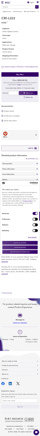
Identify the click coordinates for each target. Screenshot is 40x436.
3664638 (4, 262)
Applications (7, 11)
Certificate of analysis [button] (12, 116)
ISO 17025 (19, 429)
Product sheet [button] (9, 111)
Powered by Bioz (7, 293)
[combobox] (18, 7)
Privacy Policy (28, 201)
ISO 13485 (8, 429)
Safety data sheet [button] (10, 121)
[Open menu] (2, 2)
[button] (37, 7)
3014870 (4, 274)
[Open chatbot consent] (36, 432)
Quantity (5, 93)
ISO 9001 (30, 426)
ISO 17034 (31, 429)
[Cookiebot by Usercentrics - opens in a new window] (30, 183)
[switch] (35, 219)
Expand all (33, 159)
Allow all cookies (20, 243)
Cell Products (17, 11)
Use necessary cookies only (20, 252)
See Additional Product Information (19, 67)
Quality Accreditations (15, 426)
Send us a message (20, 323)
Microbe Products (30, 11)
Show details (32, 237)
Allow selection (20, 247)
